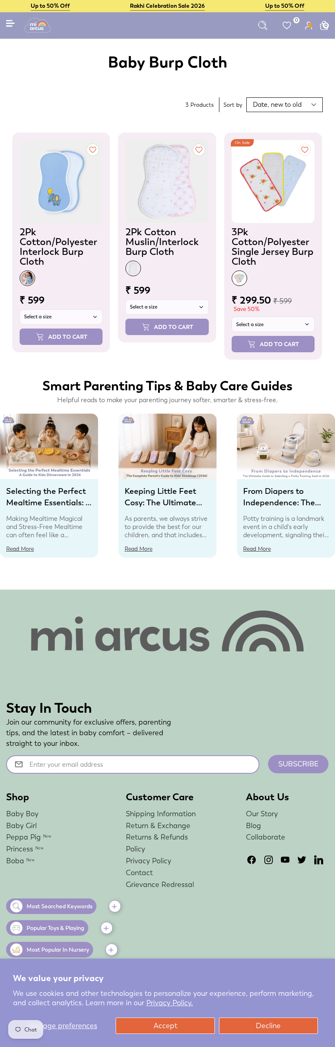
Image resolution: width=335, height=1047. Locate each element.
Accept (165, 1025)
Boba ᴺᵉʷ (20, 860)
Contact (139, 872)
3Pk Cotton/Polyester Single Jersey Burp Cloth (272, 246)
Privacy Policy (148, 860)
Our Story (262, 813)
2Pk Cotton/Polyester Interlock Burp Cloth (58, 246)
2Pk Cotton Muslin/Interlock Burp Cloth (162, 241)
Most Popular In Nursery (58, 949)
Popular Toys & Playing (55, 928)
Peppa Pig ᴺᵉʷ (28, 837)
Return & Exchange (158, 825)
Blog (253, 825)
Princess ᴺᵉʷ (25, 848)
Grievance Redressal (160, 884)
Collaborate (265, 837)
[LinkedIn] (318, 860)
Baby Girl (21, 825)
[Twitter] (301, 860)
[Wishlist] (287, 25)
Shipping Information (161, 813)
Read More (20, 549)
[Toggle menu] (11, 25)
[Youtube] (285, 860)
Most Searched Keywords (59, 906)
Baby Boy (22, 813)
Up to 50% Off (50, 5)
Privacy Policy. (169, 1002)
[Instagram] (268, 860)
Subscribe (298, 764)
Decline (268, 1025)
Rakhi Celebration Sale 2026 (167, 5)
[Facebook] (251, 860)
